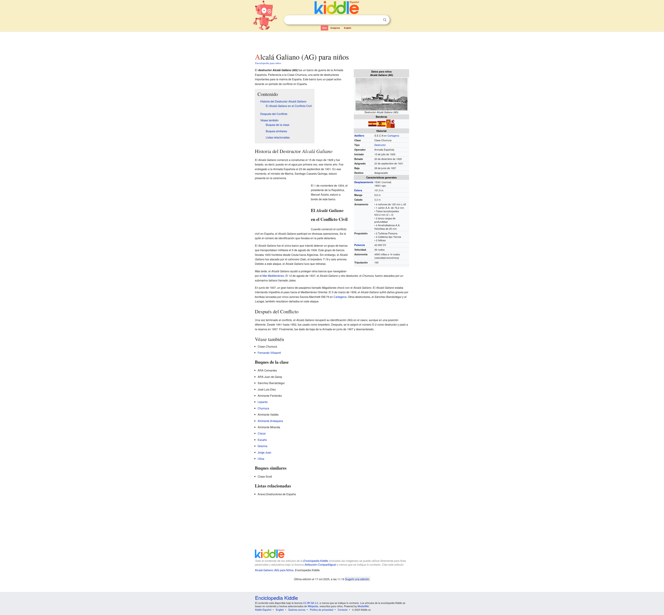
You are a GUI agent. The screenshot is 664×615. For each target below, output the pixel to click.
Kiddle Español (263, 609)
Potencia (359, 245)
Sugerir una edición (357, 579)
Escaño (262, 440)
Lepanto (263, 402)
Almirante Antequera (270, 421)
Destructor (380, 145)
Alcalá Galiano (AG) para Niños (274, 570)
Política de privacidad (321, 609)
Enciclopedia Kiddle (315, 561)
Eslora (358, 190)
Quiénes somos (296, 609)
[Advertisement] (332, 41)
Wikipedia (313, 606)
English (347, 27)
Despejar (378, 20)
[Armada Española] (390, 123)
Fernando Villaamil (269, 353)
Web (324, 27)
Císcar (262, 433)
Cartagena (393, 135)
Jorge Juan (264, 452)
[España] (372, 123)
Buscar (385, 20)
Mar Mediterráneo (273, 276)
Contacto (343, 609)
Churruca (263, 408)
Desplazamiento (363, 182)
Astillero (359, 135)
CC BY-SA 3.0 (310, 603)
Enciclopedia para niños (268, 63)
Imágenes (335, 27)
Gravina (262, 446)
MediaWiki (363, 606)
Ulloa (261, 459)
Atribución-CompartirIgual (320, 565)
